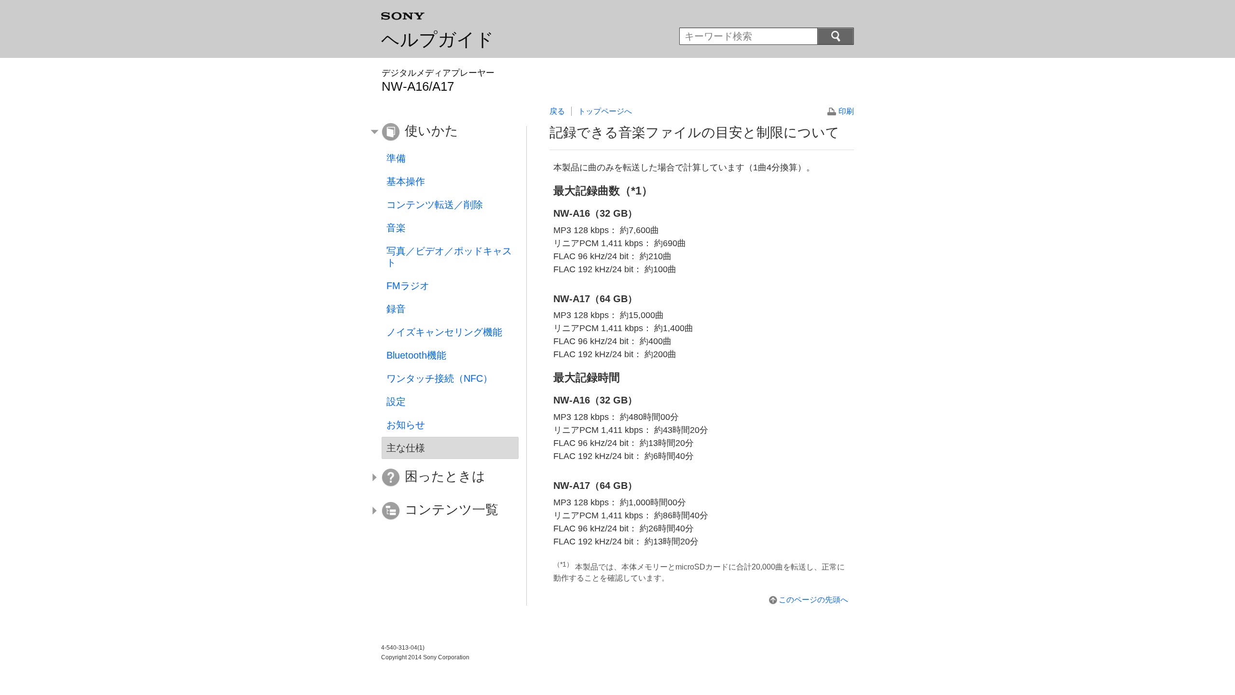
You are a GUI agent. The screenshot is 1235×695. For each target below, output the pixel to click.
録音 (396, 309)
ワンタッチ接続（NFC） (439, 378)
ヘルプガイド (437, 39)
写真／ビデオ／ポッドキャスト (449, 257)
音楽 (396, 227)
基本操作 (405, 181)
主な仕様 (405, 448)
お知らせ (405, 424)
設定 (396, 401)
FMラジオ (407, 285)
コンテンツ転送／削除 (434, 204)
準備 (396, 158)
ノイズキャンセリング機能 (444, 332)
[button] (443, 132)
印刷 (846, 111)
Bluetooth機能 (416, 355)
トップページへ (605, 111)
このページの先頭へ (813, 600)
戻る (557, 111)
